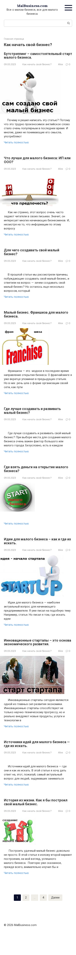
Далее (55, 897)
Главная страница (14, 39)
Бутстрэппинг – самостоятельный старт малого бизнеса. (38, 56)
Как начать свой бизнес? (37, 64)
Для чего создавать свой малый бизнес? (31, 252)
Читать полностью (16, 142)
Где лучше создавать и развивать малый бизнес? (32, 411)
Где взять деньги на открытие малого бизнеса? (36, 469)
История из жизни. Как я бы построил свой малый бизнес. (35, 802)
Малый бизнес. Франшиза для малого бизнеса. (36, 314)
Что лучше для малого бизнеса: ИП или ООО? (37, 160)
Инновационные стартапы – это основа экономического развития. (37, 642)
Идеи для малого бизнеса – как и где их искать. (37, 541)
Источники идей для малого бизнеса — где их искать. (37, 744)
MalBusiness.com (32, 5)
